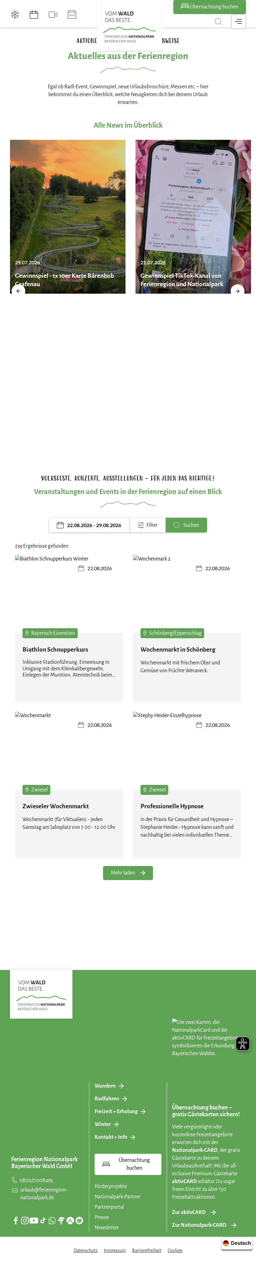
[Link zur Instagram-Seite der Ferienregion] (24, 1220)
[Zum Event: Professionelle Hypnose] (187, 752)
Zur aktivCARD (189, 1212)
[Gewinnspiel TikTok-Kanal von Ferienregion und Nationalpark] (193, 217)
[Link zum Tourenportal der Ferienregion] (61, 1220)
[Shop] (72, 14)
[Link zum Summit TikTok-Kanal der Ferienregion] (42, 1220)
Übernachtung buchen (213, 7)
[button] (18, 291)
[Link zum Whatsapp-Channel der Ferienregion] (52, 1220)
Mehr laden (123, 873)
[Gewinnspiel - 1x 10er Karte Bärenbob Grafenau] (68, 217)
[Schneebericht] (15, 14)
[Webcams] (53, 14)
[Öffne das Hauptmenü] (238, 21)
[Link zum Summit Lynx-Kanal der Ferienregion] (79, 1220)
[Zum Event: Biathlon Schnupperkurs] (69, 595)
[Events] (34, 14)
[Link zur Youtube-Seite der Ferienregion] (33, 1220)
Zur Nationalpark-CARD (199, 1225)
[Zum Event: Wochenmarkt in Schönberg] (187, 595)
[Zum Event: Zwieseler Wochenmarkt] (69, 752)
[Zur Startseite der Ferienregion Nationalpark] (129, 27)
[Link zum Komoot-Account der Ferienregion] (70, 1220)
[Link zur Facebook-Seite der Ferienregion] (16, 1220)
